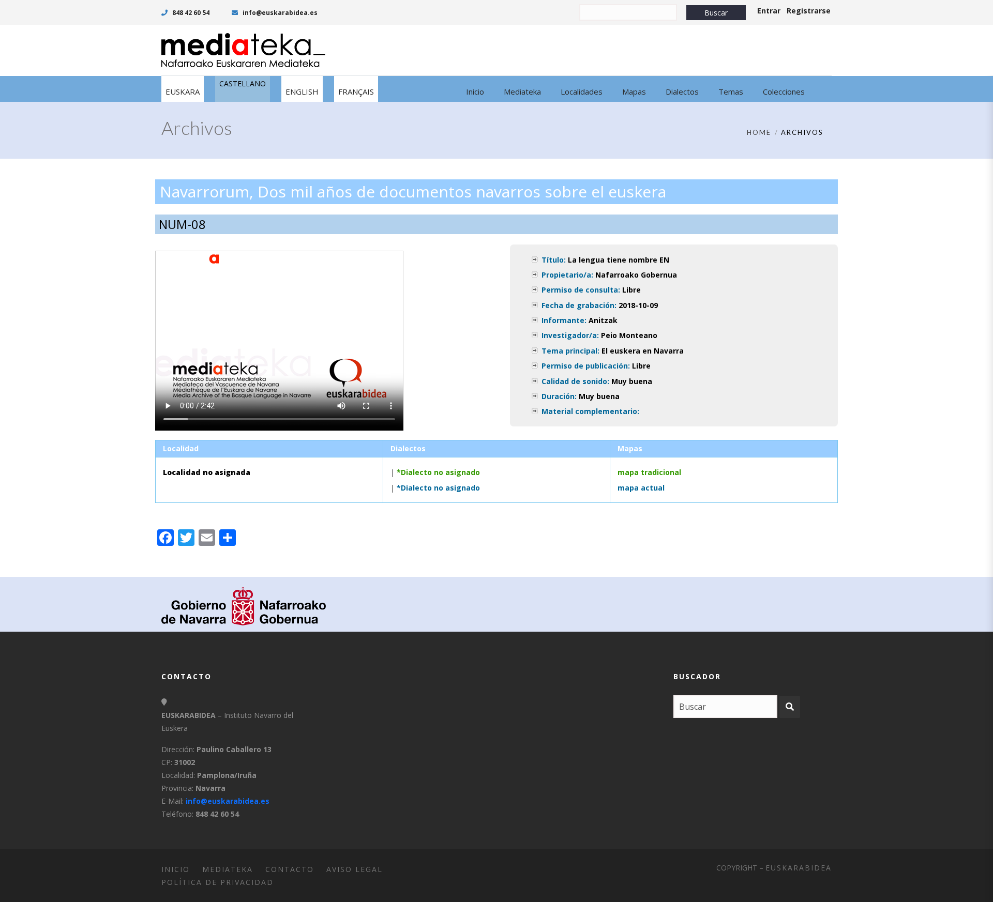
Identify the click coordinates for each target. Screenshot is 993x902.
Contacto (289, 869)
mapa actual (641, 488)
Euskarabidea (798, 868)
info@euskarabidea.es (279, 12)
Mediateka (227, 869)
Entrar (768, 11)
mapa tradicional (649, 472)
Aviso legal (354, 869)
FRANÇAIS (356, 91)
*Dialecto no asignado (438, 472)
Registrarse (809, 11)
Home (759, 132)
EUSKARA (183, 91)
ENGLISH (302, 91)
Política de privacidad (217, 882)
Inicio (175, 869)
